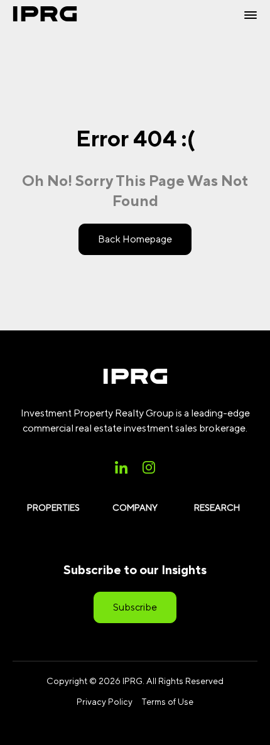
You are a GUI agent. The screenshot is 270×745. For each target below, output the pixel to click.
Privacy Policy (104, 702)
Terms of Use (167, 702)
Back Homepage (135, 239)
